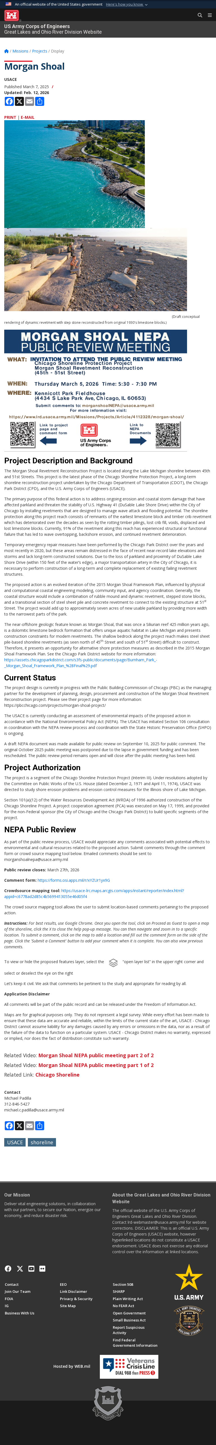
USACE (15, 1142)
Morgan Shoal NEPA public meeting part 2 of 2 (96, 1055)
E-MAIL (28, 117)
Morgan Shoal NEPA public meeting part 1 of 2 (96, 1065)
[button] (127, 4)
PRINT (10, 117)
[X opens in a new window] (20, 1269)
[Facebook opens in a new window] (8, 1269)
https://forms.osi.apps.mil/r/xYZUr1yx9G (74, 880)
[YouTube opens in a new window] (31, 1269)
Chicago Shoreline (57, 1074)
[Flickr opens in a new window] (42, 1269)
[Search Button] (198, 15)
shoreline (42, 1142)
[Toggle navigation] (207, 15)
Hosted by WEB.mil (71, 1366)
